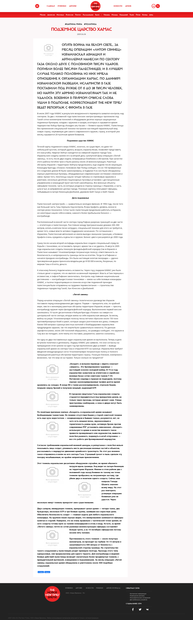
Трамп (132, 15)
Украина (107, 15)
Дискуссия (51, 15)
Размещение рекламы (137, 596)
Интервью (60, 15)
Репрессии (69, 15)
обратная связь (132, 588)
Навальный (124, 15)
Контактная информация (138, 594)
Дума (151, 15)
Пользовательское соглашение (140, 598)
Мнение (43, 15)
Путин (138, 15)
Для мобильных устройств (138, 600)
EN (154, 6)
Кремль (144, 15)
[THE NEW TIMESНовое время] (95, 6)
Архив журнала (113, 588)
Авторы (72, 6)
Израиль (115, 15)
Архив (128, 6)
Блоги (97, 15)
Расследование (88, 15)
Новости (118, 6)
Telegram (47, 572)
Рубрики (62, 6)
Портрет (78, 15)
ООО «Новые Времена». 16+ (75, 593)
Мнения (99, 588)
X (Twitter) (40, 572)
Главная (51, 6)
